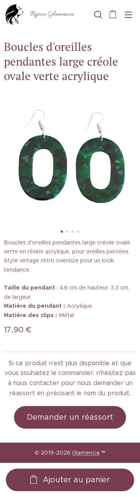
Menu (128, 14)
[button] (97, 14)
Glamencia (86, 452)
